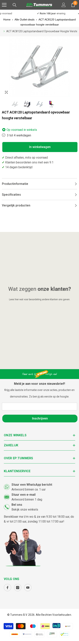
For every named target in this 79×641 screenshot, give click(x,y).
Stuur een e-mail (23, 494)
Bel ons (17, 505)
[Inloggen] (64, 5)
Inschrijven (40, 418)
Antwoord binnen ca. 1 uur (29, 489)
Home (7, 19)
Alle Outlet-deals (25, 19)
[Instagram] (17, 587)
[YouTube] (27, 587)
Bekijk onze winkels (25, 509)
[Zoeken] (14, 5)
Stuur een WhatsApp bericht (32, 484)
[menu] (4, 5)
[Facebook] (7, 587)
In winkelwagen (40, 147)
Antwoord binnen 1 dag (27, 499)
